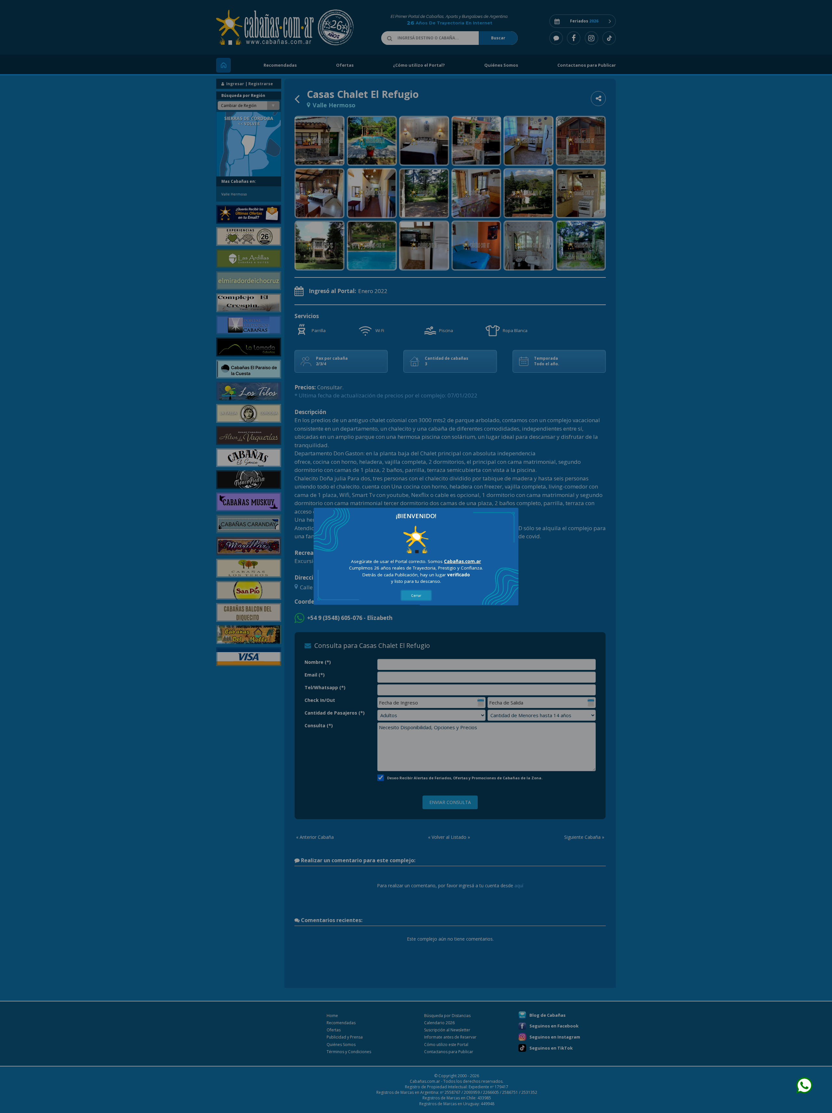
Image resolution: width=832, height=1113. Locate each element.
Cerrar (416, 595)
